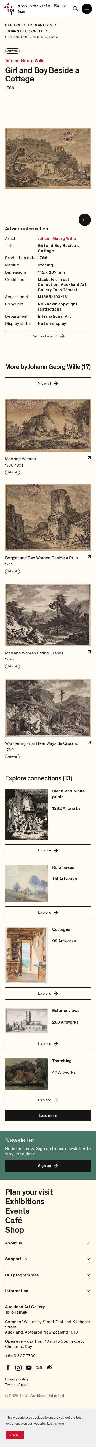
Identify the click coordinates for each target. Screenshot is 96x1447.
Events (17, 1211)
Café (13, 1220)
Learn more (55, 1423)
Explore (44, 850)
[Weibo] (49, 1368)
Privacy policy (17, 1379)
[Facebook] (8, 1368)
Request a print (44, 336)
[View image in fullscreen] (85, 220)
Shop (14, 1230)
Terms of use (16, 1384)
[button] (48, 437)
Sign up (44, 1165)
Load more (48, 1115)
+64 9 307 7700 (20, 1356)
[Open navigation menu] (87, 9)
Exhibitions (25, 1201)
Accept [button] (14, 1435)
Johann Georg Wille (25, 61)
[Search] (75, 9)
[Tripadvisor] (39, 1368)
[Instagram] (18, 1368)
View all (44, 383)
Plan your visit (29, 1192)
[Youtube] (29, 1368)
